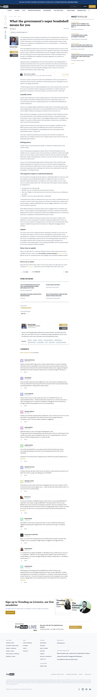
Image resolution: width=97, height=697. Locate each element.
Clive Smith (22, 298)
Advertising (43, 642)
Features (42, 651)
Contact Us (43, 659)
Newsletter (81, 10)
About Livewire (44, 648)
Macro (19, 16)
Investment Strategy (61, 342)
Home (11, 16)
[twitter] (5, 34)
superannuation (26, 307)
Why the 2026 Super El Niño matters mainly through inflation (56, 295)
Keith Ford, (22, 290)
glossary (25, 645)
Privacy (81, 674)
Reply (25, 372)
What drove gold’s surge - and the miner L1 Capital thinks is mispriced (73, 653)
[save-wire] (67, 17)
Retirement (47, 10)
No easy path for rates (53, 285)
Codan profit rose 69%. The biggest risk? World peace (69, 656)
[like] (5, 18)
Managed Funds (10, 642)
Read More (23, 458)
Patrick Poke (14, 47)
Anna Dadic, (73, 29)
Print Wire (66, 28)
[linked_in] (5, 38)
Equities (30, 340)
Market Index (43, 666)
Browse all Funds (10, 656)
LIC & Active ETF (32, 342)
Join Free (92, 6)
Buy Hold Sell (58, 10)
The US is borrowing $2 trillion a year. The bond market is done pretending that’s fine (30, 286)
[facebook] (5, 36)
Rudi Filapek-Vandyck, (75, 60)
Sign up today (61, 253)
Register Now (74, 627)
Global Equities (58, 340)
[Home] (4, 6)
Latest (9, 10)
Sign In (85, 6)
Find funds (71, 10)
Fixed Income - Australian (12, 653)
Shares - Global (10, 651)
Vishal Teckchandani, (75, 39)
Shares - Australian (11, 648)
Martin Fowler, (49, 287)
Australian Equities (48, 340)
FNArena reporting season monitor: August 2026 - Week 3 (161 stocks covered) (82, 56)
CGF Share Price (61, 643)
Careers (42, 653)
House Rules (88, 674)
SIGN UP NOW (10, 612)
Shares (17, 10)
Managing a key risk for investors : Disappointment (31, 295)
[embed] (5, 30)
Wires (15, 16)
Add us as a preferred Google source (19, 32)
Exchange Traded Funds (12, 645)
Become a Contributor (45, 656)
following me (30, 266)
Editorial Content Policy (57, 674)
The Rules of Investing (31, 534)
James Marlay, (74, 49)
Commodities (40, 342)
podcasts (25, 651)
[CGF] (27, 314)
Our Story (42, 645)
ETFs (23, 10)
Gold (46, 342)
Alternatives (52, 342)
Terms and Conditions (71, 674)
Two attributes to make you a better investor (67, 659)
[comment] (5, 24)
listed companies (27, 642)
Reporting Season (34, 10)
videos (24, 648)
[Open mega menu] (88, 10)
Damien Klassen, (49, 298)
